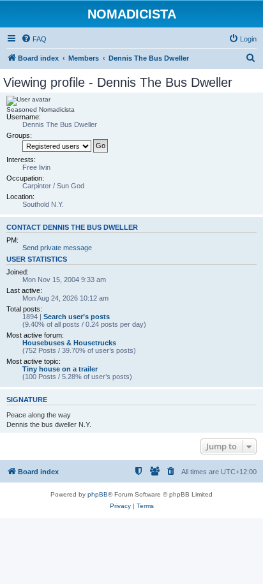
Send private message (57, 247)
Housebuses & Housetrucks (69, 343)
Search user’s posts (76, 316)
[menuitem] (34, 39)
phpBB (97, 494)
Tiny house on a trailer (60, 369)
